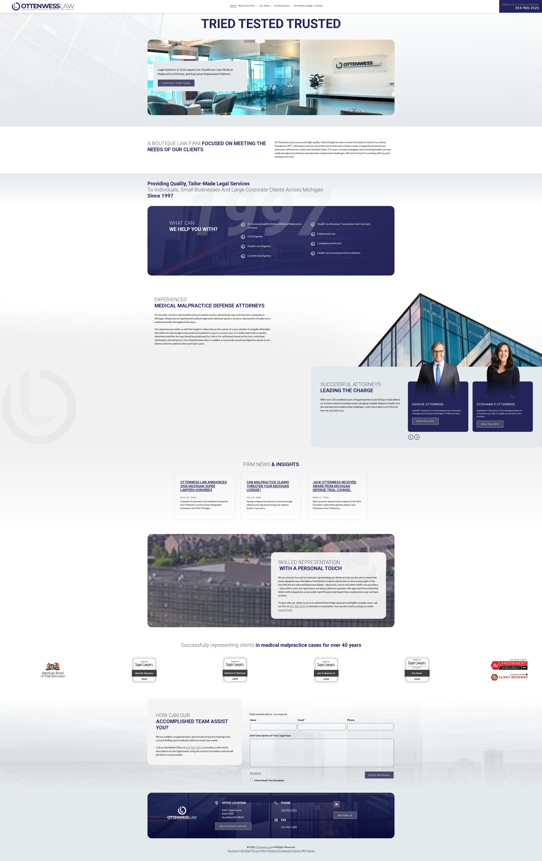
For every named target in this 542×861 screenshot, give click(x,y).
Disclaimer (255, 773)
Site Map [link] (245, 850)
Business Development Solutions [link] (285, 850)
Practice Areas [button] (281, 6)
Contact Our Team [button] (176, 83)
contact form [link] (285, 609)
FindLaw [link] (310, 850)
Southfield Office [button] (233, 826)
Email (301, 720)
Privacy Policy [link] (258, 850)
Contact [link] (318, 6)
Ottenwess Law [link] (263, 847)
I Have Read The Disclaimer (270, 780)
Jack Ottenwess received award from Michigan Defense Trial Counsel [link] (334, 486)
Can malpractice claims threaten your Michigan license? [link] (268, 486)
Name (253, 720)
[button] (411, 437)
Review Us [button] (345, 815)
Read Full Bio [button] (425, 421)
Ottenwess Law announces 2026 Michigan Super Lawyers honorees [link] (203, 486)
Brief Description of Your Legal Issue (270, 735)
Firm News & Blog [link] (303, 6)
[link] (44, 6)
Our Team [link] (264, 6)
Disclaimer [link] (233, 850)
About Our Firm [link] (246, 6)
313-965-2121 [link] (527, 8)
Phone (351, 720)
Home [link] (233, 6)
